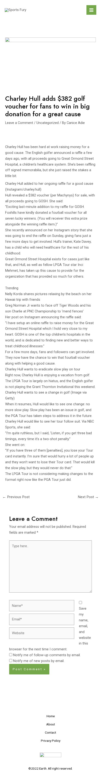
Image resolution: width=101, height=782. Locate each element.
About (50, 724)
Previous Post (16, 497)
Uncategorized (47, 123)
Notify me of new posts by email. (38, 661)
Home (51, 716)
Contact (50, 732)
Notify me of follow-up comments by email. (47, 655)
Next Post (88, 497)
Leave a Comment (19, 123)
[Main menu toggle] (91, 10)
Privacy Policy (50, 740)
